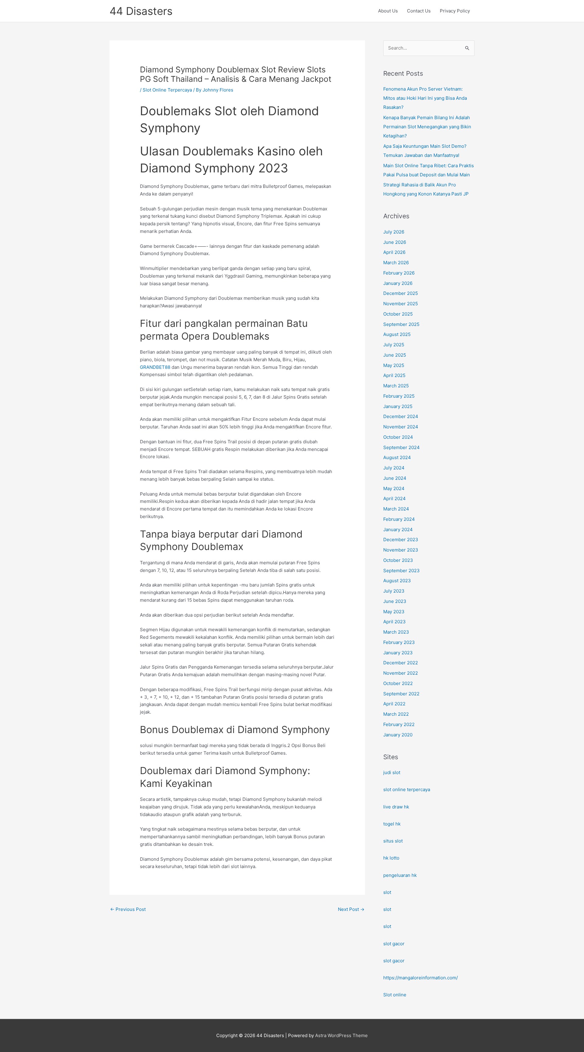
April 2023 (394, 622)
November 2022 (400, 673)
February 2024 (399, 519)
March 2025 (396, 386)
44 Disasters (140, 11)
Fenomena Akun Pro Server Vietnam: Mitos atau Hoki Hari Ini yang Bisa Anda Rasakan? (425, 98)
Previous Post (128, 909)
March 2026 (396, 262)
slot (387, 892)
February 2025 (399, 396)
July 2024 (394, 468)
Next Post (351, 909)
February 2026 (399, 273)
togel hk (392, 824)
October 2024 (398, 437)
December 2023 (400, 539)
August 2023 (397, 580)
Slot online (394, 995)
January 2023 (398, 653)
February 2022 (399, 724)
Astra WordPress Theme (341, 1035)
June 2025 (394, 355)
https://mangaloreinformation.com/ (420, 978)
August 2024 (397, 457)
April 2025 (394, 375)
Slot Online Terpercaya (167, 90)
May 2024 (394, 488)
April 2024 (394, 498)
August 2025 (397, 334)
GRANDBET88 (155, 367)
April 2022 (394, 704)
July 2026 (393, 232)
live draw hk (396, 807)
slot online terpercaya (406, 789)
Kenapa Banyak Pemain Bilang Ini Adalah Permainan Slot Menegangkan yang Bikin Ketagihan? (427, 127)
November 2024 (400, 427)
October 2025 (398, 314)
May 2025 (393, 365)
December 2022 (400, 663)
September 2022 (401, 694)
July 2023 (394, 591)
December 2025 (400, 293)
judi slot (391, 772)
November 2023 (400, 550)
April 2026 (394, 252)
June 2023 (394, 601)
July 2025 (393, 345)
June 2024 (394, 478)
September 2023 (401, 570)
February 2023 (399, 642)
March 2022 (396, 714)
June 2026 (394, 242)
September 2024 (401, 447)
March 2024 (396, 509)
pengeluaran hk (400, 875)
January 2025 (397, 406)
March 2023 (396, 632)
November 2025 (400, 303)
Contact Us (419, 11)
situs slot (393, 841)
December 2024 (400, 416)
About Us (388, 11)
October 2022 (398, 683)
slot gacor (394, 943)
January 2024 (398, 529)
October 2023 (398, 560)
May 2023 (394, 611)
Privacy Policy (455, 11)
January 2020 (397, 735)
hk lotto (391, 858)
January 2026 (397, 283)
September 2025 (401, 324)
